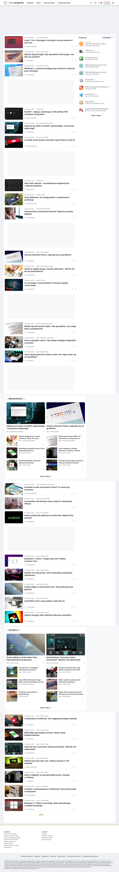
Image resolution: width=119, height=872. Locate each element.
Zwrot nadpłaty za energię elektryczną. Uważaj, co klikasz (69, 450)
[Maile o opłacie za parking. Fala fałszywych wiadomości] (51, 684)
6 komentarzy (30, 132)
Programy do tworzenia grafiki (11, 845)
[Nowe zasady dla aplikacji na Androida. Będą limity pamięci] (14, 517)
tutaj (38, 868)
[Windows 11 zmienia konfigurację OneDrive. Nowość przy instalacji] (14, 70)
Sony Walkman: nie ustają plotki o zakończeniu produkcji (46, 198)
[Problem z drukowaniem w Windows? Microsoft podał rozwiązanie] (14, 791)
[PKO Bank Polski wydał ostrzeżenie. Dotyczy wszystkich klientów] (51, 465)
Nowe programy (8, 847)
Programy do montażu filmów (11, 839)
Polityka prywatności (74, 856)
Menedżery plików (90, 89)
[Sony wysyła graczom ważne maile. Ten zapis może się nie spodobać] (14, 356)
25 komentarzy (30, 795)
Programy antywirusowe (92, 45)
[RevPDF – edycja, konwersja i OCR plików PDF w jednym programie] (14, 114)
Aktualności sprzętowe (47, 836)
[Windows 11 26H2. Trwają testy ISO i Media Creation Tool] (14, 561)
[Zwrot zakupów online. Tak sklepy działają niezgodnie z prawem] (14, 342)
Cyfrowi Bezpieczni (63, 3)
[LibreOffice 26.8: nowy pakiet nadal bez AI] (14, 603)
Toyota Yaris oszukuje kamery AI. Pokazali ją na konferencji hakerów (71, 693)
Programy (30, 3)
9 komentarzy (30, 289)
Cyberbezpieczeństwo (47, 837)
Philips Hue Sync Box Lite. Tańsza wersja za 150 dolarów (46, 761)
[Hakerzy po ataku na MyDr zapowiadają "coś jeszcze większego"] (14, 128)
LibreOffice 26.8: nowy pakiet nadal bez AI (44, 601)
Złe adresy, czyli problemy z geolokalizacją (28, 693)
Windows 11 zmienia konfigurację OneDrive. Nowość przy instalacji (49, 69)
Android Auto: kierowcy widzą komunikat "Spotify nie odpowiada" (63, 658)
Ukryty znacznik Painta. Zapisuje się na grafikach (47, 254)
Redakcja (37, 856)
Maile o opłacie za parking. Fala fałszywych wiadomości (69, 681)
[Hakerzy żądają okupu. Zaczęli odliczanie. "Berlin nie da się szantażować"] (14, 271)
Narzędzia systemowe (91, 59)
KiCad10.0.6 (89, 101)
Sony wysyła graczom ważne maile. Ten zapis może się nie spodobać (50, 355)
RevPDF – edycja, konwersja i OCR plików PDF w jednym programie (46, 112)
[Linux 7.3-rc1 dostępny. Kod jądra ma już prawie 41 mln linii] (14, 42)
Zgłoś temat (62, 856)
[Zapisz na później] (72, 46)
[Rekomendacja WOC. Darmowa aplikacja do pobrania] (12, 465)
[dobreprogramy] (18, 3)
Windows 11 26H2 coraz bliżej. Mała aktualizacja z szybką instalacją (47, 804)
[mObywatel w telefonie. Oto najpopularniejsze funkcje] (14, 720)
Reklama (53, 856)
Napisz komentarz (31, 46)
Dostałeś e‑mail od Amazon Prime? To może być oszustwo (47, 488)
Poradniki (44, 834)
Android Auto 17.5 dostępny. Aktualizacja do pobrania (28, 669)
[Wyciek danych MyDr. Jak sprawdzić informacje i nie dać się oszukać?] (14, 56)
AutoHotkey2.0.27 (91, 58)
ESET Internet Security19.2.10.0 (95, 65)
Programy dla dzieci (8, 843)
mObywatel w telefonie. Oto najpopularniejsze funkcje (50, 718)
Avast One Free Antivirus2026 (95, 44)
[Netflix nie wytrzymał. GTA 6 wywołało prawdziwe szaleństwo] (14, 575)
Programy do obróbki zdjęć (10, 834)
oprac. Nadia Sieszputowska (44, 123)
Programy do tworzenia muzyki (11, 836)
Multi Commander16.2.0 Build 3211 (97, 87)
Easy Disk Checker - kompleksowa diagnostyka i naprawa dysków (46, 184)
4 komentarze (30, 753)
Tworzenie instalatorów (92, 96)
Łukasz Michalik (23, 696)
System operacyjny (46, 839)
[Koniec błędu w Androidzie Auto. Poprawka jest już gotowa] (14, 589)
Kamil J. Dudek (40, 195)
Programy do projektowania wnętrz (12, 837)
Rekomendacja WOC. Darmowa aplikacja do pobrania (29, 462)
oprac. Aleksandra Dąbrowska (45, 338)
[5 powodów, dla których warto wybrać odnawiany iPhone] (14, 503)
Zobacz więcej (45, 476)
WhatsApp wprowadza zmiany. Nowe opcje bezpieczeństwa (32, 450)
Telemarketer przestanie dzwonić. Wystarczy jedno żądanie (48, 212)
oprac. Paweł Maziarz (42, 352)
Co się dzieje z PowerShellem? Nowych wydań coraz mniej (46, 284)
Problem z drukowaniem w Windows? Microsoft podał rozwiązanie (50, 790)
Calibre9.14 (89, 50)
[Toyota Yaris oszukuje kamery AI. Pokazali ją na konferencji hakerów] (51, 696)
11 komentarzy (30, 217)
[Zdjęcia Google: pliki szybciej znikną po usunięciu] (14, 617)
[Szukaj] (91, 2)
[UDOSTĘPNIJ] (75, 46)
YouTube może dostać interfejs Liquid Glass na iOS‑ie (49, 140)
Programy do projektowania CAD (94, 81)
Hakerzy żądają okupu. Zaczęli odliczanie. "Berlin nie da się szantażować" (49, 270)
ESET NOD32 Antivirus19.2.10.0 (95, 72)
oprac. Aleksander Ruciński (26, 684)
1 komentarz (30, 60)
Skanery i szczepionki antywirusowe (95, 110)
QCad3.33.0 (89, 80)
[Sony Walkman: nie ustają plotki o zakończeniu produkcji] (14, 199)
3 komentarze (30, 275)
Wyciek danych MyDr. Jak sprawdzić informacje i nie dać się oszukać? (49, 55)
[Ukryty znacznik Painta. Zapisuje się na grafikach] (14, 257)
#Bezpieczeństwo (15, 399)
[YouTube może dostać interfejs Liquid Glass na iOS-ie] (14, 142)
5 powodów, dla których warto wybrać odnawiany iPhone (48, 502)
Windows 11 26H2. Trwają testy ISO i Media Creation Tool (45, 559)
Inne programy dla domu (92, 52)
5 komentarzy (30, 261)
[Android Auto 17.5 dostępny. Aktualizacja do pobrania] (12, 672)
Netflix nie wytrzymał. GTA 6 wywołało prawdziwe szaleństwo (48, 573)
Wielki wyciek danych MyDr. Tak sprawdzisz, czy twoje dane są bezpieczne (50, 327)
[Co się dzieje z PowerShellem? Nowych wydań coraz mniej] (14, 285)
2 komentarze (30, 74)
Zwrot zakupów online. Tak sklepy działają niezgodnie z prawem (50, 341)
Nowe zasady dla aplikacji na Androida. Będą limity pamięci (48, 516)
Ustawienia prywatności (90, 856)
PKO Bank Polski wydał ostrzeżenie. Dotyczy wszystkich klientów (71, 462)
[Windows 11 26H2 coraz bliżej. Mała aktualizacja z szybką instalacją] (14, 805)
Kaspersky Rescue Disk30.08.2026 (96, 109)
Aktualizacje (106, 37)
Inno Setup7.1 (90, 94)
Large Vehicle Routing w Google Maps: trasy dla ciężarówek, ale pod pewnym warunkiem (31, 681)
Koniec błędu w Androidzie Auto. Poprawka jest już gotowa (48, 588)
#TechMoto (13, 630)
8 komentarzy (30, 579)
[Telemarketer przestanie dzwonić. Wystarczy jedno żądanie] (14, 213)
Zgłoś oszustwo (49, 3)
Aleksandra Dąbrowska (43, 209)
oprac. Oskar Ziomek (42, 37)
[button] (113, 2)
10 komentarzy (30, 565)
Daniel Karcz (40, 109)
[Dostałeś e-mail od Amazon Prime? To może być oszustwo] (14, 489)
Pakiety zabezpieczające (92, 67)
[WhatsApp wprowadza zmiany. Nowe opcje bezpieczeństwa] (12, 452)
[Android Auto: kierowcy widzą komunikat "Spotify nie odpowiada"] (65, 644)
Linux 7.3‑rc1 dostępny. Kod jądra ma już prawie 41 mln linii (48, 41)
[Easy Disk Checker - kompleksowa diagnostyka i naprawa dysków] (14, 185)
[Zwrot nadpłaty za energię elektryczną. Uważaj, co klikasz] (51, 452)
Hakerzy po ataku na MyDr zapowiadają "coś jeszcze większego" (49, 127)
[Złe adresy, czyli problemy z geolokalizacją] (12, 696)
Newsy (38, 3)
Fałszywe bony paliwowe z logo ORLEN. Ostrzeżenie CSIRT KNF (69, 669)
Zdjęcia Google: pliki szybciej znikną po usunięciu (47, 615)
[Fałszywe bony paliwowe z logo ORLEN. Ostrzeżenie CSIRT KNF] (51, 672)
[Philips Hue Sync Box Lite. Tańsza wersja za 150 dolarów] (14, 763)
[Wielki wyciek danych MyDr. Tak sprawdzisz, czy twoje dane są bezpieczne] (14, 328)
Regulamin (45, 856)
